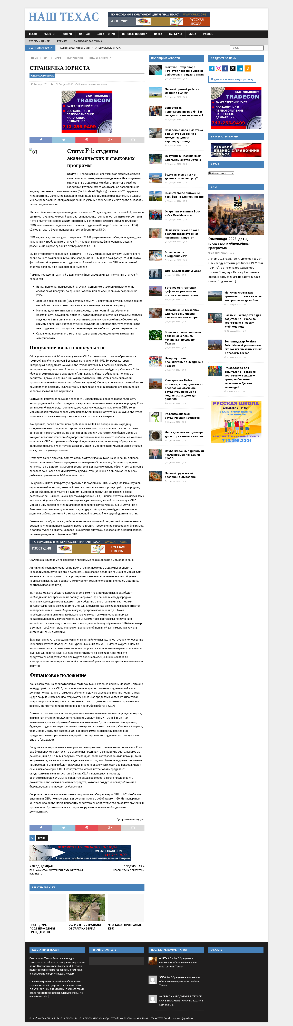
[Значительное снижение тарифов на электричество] (155, 196)
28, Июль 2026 (173, 422)
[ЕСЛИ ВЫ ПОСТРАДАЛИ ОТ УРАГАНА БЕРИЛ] (87, 907)
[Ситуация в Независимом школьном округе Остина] (155, 159)
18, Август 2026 (174, 145)
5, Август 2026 (173, 370)
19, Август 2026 (174, 119)
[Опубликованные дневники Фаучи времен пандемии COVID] (155, 454)
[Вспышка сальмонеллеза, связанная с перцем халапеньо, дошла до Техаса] (155, 335)
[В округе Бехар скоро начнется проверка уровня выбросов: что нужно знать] (155, 70)
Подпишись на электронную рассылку (232, 79)
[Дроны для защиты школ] (155, 274)
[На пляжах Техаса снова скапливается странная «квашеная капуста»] (155, 233)
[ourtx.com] (153, 962)
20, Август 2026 (219, 252)
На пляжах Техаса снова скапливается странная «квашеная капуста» (182, 233)
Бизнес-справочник (88, 41)
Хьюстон (50, 34)
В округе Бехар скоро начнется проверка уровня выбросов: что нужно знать (184, 70)
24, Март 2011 (41, 84)
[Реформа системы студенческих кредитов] (155, 417)
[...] (234, 281)
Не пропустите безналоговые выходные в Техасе (184, 362)
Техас (33, 34)
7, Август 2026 (173, 275)
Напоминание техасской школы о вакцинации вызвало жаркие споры (182, 313)
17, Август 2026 (174, 182)
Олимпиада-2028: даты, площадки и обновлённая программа (229, 243)
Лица (192, 34)
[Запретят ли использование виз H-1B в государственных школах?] (155, 111)
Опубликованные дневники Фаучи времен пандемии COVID (184, 454)
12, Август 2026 (174, 219)
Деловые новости (134, 34)
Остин (67, 34)
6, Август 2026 (173, 299)
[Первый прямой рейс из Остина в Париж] (155, 92)
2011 (46, 58)
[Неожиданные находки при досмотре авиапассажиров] (155, 435)
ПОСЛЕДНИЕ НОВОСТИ (165, 58)
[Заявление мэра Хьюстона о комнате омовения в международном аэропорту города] (155, 133)
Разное (208, 34)
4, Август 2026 (173, 403)
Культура (175, 34)
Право (41, 838)
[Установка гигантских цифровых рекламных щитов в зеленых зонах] (155, 291)
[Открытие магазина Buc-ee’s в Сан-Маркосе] (155, 215)
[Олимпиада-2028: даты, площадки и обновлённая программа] (236, 214)
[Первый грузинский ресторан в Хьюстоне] (155, 476)
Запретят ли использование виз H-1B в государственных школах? (184, 111)
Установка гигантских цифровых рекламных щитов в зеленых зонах (181, 291)
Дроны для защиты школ (183, 270)
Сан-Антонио (106, 34)
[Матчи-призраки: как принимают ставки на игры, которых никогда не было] (215, 296)
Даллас (84, 34)
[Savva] (153, 981)
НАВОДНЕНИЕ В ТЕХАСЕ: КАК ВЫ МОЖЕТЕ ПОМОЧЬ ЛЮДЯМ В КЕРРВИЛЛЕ (181, 1000)
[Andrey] (153, 1000)
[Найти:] (247, 47)
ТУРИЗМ (62, 41)
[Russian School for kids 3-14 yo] (236, 422)
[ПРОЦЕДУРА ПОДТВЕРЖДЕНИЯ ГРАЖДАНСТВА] (48, 907)
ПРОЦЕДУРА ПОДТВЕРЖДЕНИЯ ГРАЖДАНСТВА (42, 928)
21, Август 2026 (174, 79)
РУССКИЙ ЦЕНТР (39, 41)
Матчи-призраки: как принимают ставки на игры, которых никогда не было (243, 296)
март (58, 58)
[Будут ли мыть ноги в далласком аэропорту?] (155, 178)
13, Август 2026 (174, 201)
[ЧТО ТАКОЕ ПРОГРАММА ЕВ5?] (126, 907)
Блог (214, 186)
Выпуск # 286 (66, 84)
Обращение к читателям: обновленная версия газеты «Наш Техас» (178, 962)
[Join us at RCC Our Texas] (159, 19)
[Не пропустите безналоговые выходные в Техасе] (155, 361)
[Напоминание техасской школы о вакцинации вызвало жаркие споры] (155, 313)
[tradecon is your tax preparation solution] (80, 853)
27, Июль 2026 (173, 440)
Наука (158, 34)
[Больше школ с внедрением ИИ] (155, 255)
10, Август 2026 (174, 260)
